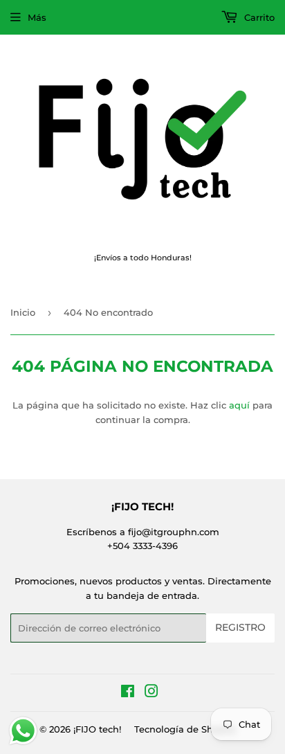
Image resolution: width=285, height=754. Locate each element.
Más (37, 17)
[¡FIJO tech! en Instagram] (151, 693)
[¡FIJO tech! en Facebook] (127, 693)
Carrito (258, 17)
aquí (239, 405)
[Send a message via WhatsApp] (23, 731)
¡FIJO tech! (97, 729)
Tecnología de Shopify (185, 729)
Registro (240, 627)
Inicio (22, 312)
